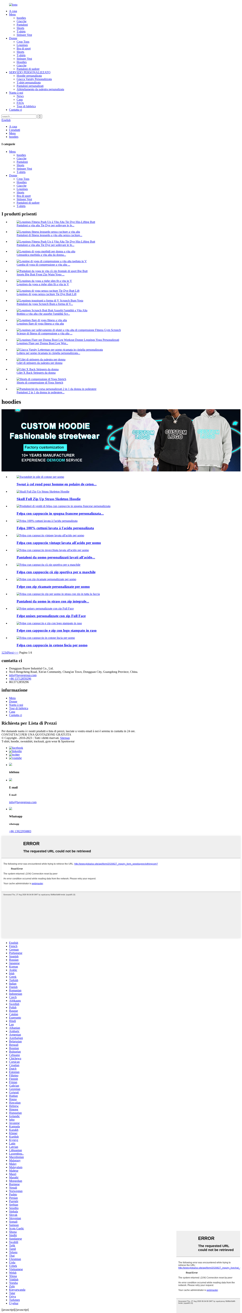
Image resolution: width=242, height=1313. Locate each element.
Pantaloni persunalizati (30, 85)
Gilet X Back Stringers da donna (36, 372)
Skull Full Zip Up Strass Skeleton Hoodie (49, 499)
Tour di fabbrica (26, 106)
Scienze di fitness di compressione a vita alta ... (44, 333)
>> (17, 652)
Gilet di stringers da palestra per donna (39, 362)
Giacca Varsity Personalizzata (34, 79)
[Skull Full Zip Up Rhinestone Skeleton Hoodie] (43, 491)
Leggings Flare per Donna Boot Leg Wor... (42, 343)
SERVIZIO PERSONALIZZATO (29, 72)
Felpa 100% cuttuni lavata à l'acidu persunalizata (55, 528)
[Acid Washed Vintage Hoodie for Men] (50, 535)
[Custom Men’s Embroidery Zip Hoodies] (46, 579)
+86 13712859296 (20, 678)
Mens (12, 14)
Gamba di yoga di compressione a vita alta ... (43, 264)
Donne (13, 38)
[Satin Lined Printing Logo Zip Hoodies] (49, 623)
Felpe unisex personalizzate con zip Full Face (51, 616)
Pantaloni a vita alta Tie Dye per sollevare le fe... (45, 225)
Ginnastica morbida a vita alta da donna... (41, 254)
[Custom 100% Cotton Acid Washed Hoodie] (47, 520)
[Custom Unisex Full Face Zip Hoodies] (45, 608)
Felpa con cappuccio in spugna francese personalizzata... (60, 513)
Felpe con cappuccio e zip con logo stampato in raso (57, 630)
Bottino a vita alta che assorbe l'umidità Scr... (43, 313)
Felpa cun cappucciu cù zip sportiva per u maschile (56, 572)
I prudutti (14, 130)
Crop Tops (23, 41)
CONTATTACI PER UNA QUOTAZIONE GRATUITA (36, 734)
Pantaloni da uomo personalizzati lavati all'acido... (56, 557)
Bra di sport (24, 48)
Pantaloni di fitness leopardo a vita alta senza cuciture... (49, 235)
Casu (20, 99)
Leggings (22, 45)
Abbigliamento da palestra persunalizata (40, 89)
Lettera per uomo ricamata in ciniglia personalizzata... (48, 353)
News (20, 96)
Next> (11, 652)
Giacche (21, 21)
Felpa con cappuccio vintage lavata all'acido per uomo (59, 543)
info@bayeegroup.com (22, 675)
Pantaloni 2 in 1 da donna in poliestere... (40, 392)
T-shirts (21, 31)
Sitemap (65, 738)
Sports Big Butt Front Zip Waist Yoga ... (40, 274)
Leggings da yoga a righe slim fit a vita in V (43, 284)
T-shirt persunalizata (29, 82)
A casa (13, 11)
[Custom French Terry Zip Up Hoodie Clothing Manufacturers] (63, 506)
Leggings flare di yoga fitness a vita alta (40, 323)
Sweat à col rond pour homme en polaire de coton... (57, 484)
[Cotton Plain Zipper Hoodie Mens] (46, 637)
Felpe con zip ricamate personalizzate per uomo (53, 587)
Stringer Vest (24, 34)
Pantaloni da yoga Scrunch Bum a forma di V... (45, 304)
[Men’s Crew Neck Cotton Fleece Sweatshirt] (40, 476)
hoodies (21, 17)
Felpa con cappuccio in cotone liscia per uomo (52, 645)
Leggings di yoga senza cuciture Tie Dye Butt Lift (46, 294)
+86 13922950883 (20, 831)
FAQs (20, 102)
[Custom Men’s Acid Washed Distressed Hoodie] (53, 550)
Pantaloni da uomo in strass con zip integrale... (53, 601)
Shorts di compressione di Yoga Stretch (40, 382)
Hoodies (22, 62)
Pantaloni (22, 24)
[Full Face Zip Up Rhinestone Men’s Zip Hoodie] (58, 594)
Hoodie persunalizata (29, 75)
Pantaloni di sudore (28, 68)
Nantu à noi (16, 92)
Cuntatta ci (15, 109)
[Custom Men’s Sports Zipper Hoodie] (48, 564)
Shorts (20, 28)
